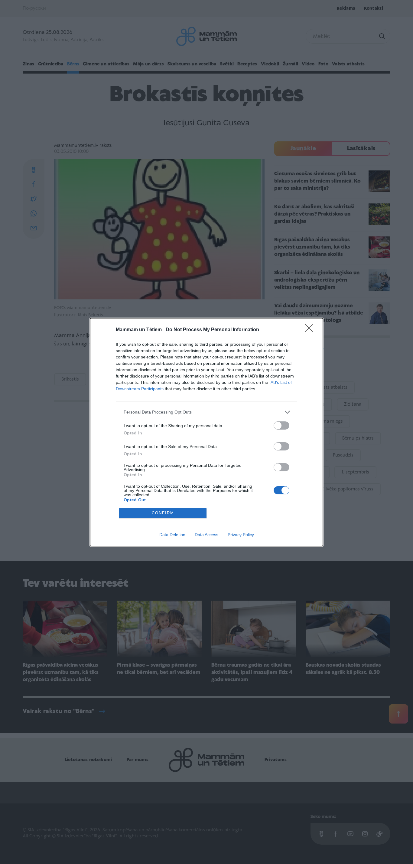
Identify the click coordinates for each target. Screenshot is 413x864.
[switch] (281, 425)
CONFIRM (163, 513)
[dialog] (206, 432)
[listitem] (206, 412)
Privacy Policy (241, 534)
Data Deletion (172, 534)
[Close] (311, 330)
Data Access (206, 534)
